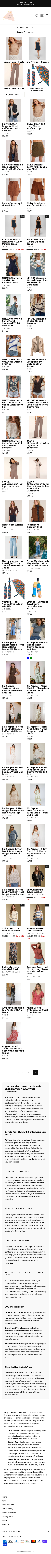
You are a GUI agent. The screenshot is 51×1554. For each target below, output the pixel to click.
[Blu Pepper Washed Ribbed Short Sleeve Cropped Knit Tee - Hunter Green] (31, 658)
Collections (28, 27)
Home (19, 27)
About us (6, 1524)
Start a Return (8, 1505)
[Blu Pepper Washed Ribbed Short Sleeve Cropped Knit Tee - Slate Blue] (28, 658)
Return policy (7, 1509)
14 (29, 1072)
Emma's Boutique (12, 1537)
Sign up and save (12, 1531)
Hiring (4, 1520)
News (4, 1501)
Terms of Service (9, 1513)
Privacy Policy (7, 1516)
